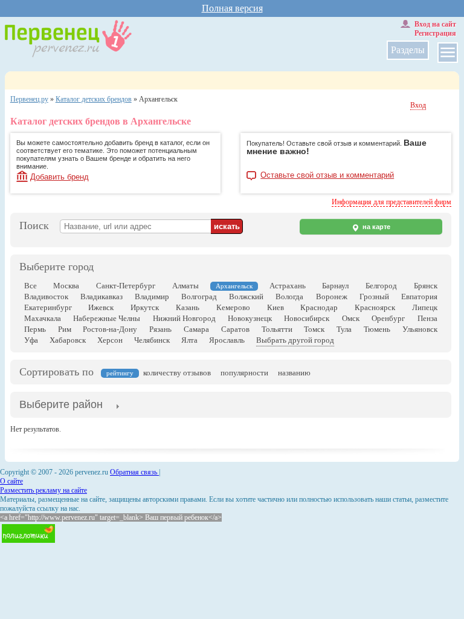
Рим (64, 329)
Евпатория (419, 296)
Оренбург (388, 318)
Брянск (425, 285)
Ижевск (101, 307)
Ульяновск (419, 329)
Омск (350, 318)
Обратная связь (134, 472)
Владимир (152, 296)
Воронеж (331, 296)
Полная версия (232, 8)
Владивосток (46, 296)
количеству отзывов (177, 372)
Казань (187, 307)
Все (30, 285)
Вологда (289, 296)
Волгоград (199, 296)
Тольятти (277, 329)
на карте (375, 226)
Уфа (31, 340)
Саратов (235, 329)
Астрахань (287, 285)
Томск (314, 329)
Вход (418, 105)
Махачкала (42, 318)
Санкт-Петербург (125, 285)
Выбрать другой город (295, 340)
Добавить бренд (59, 176)
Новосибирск (306, 318)
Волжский (246, 296)
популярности (244, 372)
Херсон (110, 340)
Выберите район (61, 404)
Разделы (408, 50)
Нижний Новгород (184, 318)
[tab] (61, 405)
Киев (275, 307)
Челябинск (152, 340)
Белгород (381, 285)
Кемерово (233, 307)
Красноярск (375, 307)
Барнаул (335, 285)
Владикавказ (101, 296)
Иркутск (144, 307)
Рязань (160, 329)
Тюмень (377, 329)
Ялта (189, 340)
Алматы (185, 285)
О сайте (11, 481)
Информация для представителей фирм (391, 202)
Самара (196, 329)
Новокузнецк (250, 318)
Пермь (35, 329)
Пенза (427, 318)
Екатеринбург (48, 307)
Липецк (424, 307)
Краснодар (319, 307)
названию (294, 372)
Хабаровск (68, 340)
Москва (66, 285)
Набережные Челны (106, 318)
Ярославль (227, 340)
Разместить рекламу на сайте (43, 490)
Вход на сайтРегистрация (435, 28)
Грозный (374, 296)
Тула (344, 329)
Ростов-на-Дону (110, 329)
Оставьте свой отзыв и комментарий (327, 175)
